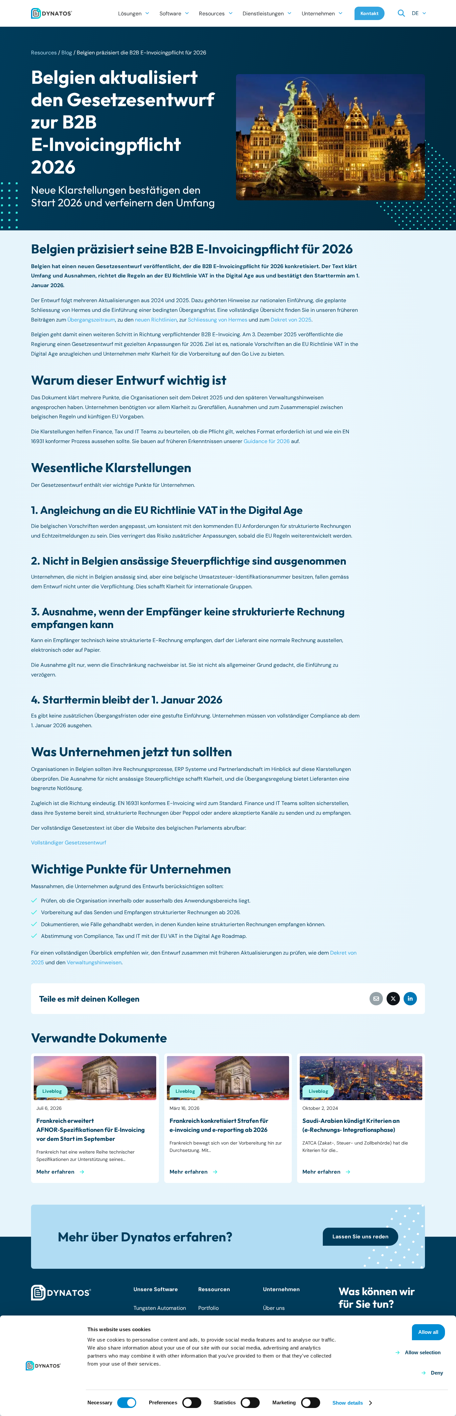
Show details (347, 1403)
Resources (44, 52)
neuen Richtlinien (156, 319)
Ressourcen (214, 1289)
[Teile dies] (393, 998)
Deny (437, 1373)
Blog (66, 52)
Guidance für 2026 (267, 441)
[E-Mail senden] (376, 998)
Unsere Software (156, 1289)
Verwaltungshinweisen (94, 962)
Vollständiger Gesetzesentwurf (68, 842)
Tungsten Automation (160, 1307)
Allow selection (423, 1352)
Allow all (428, 1332)
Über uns (274, 1307)
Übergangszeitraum (91, 319)
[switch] (191, 1402)
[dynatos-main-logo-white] (61, 1293)
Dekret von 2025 (291, 319)
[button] (147, 13)
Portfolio (208, 1307)
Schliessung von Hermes (217, 319)
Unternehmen (281, 1289)
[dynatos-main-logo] (51, 13)
